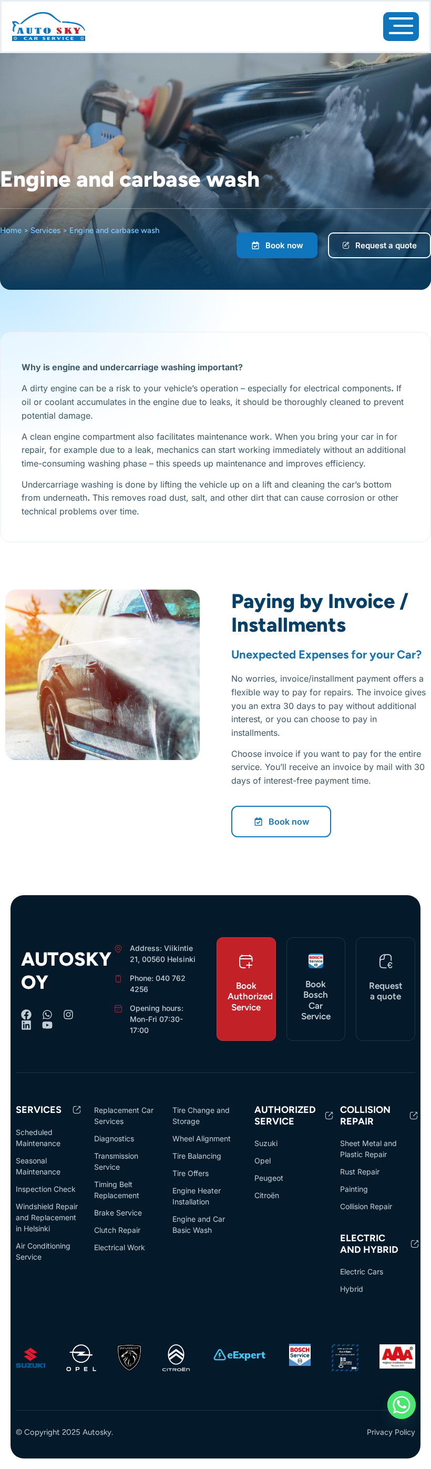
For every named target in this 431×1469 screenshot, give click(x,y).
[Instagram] (68, 1014)
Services (45, 230)
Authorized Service (285, 1115)
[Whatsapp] (47, 1014)
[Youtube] (47, 1025)
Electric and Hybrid (369, 1243)
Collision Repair (365, 1115)
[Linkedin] (26, 1025)
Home (11, 230)
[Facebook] (26, 1014)
